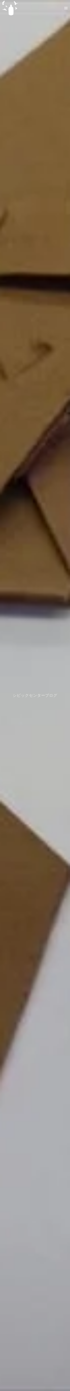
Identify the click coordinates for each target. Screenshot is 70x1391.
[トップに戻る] (10, 8)
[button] (66, 8)
